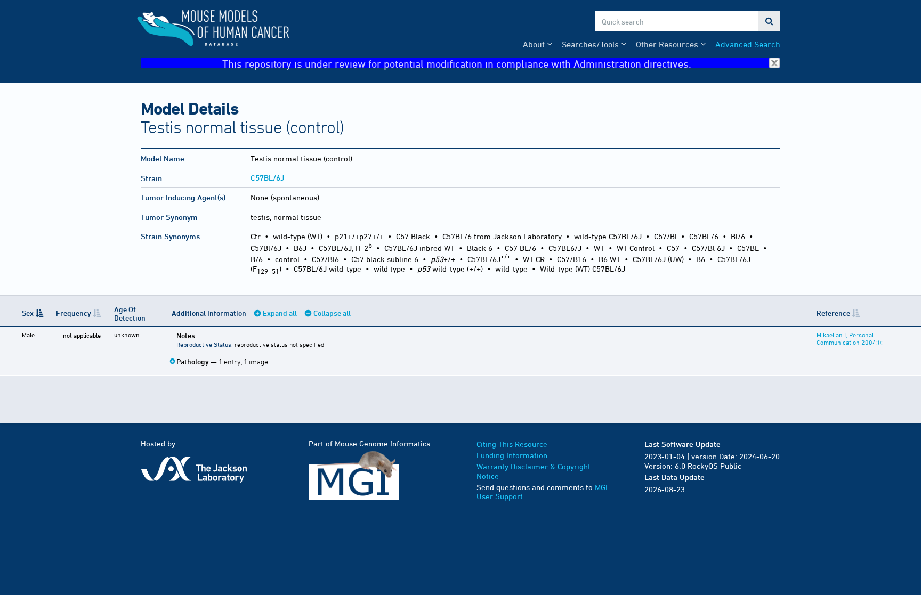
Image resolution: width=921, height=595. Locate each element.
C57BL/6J (268, 177)
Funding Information (511, 455)
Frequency (73, 312)
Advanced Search (747, 44)
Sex (28, 312)
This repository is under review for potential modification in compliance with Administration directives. (456, 63)
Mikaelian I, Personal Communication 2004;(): (850, 338)
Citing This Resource (511, 444)
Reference (833, 312)
